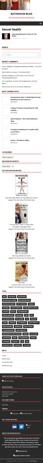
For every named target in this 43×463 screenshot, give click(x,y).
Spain (14, 338)
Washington (7, 345)
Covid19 (5, 311)
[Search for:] (21, 55)
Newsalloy (5, 405)
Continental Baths (30, 308)
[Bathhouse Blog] (15, 9)
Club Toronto (16, 308)
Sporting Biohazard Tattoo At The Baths (24, 35)
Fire (26, 315)
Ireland (33, 319)
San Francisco (21, 330)
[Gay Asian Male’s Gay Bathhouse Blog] (8, 381)
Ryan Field (5, 396)
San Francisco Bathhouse (12, 334)
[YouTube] (28, 426)
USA (27, 341)
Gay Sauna (19, 319)
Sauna (25, 334)
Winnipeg (17, 345)
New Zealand (7, 326)
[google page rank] (21, 455)
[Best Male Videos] (26, 413)
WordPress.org (7, 365)
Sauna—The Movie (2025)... (20, 140)
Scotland (33, 334)
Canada (31, 304)
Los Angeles (22, 323)
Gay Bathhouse (8, 319)
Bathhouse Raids (8, 304)
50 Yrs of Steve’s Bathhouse (22, 87)
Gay (31, 315)
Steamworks (23, 338)
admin (24, 38)
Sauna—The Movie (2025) (21, 72)
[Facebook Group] (14, 426)
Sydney (33, 338)
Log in (4, 355)
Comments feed (7, 362)
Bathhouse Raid (24, 300)
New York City (34, 323)
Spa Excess (6, 338)
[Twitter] (21, 426)
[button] (40, 23)
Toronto (15, 341)
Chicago (6, 308)
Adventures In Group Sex (9, 392)
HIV (27, 319)
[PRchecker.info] (21, 451)
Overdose (18, 326)
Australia (12, 296)
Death (13, 311)
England (19, 315)
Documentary (23, 311)
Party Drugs (28, 326)
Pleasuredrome (8, 330)
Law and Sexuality (7, 394)
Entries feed (6, 359)
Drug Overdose (8, 315)
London (12, 323)
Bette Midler (21, 304)
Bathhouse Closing (9, 300)
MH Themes (33, 461)
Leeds (5, 323)
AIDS (4, 296)
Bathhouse (22, 296)
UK (22, 341)
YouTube (27, 345)
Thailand (6, 341)
